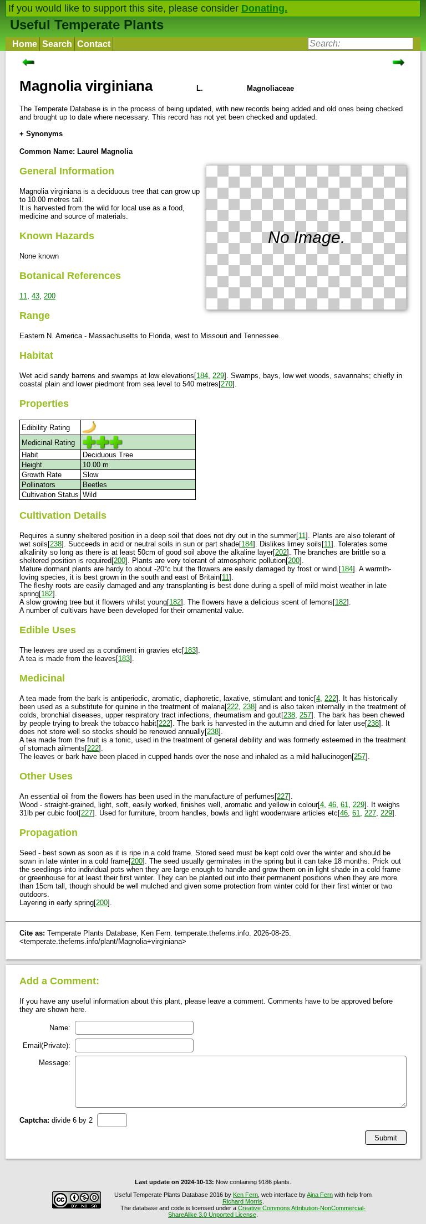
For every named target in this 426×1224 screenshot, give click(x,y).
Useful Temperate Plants (87, 24)
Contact (93, 44)
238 (56, 544)
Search (57, 44)
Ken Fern (245, 1194)
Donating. (264, 8)
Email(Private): (46, 1045)
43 (35, 296)
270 (226, 384)
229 (218, 375)
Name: (59, 1028)
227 (282, 796)
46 (332, 804)
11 (23, 296)
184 (202, 375)
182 (47, 594)
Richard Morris (242, 1201)
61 (344, 804)
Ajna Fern (320, 1194)
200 (49, 296)
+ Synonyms (41, 134)
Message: (54, 1062)
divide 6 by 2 (56, 1120)
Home (24, 44)
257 (305, 715)
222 (330, 698)
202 (281, 552)
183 (190, 650)
